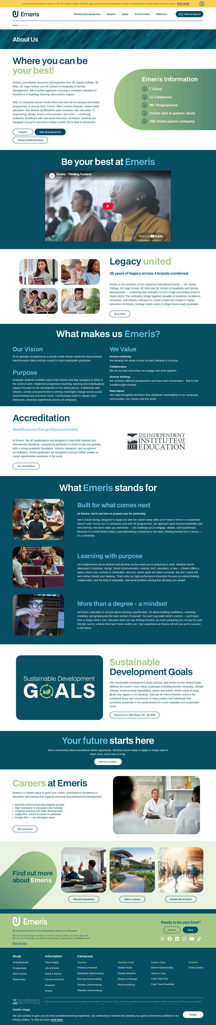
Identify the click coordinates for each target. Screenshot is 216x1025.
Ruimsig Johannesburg (89, 979)
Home (16, 25)
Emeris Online (196, 967)
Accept (193, 1014)
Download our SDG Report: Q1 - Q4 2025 (134, 715)
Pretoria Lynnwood (87, 967)
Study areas (19, 979)
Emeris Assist (142, 14)
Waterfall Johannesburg (89, 990)
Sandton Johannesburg (89, 984)
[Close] (202, 3)
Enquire (111, 14)
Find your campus (108, 761)
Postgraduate (20, 968)
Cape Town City (159, 978)
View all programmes (50, 132)
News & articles (53, 973)
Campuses (85, 956)
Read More (183, 3)
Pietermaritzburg (126, 984)
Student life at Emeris (181, 899)
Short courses (20, 973)
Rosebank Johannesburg (90, 973)
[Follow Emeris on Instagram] (184, 939)
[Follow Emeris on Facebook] (169, 939)
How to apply (52, 962)
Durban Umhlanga (127, 979)
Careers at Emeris (54, 979)
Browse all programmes (87, 14)
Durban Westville (127, 973)
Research (50, 985)
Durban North (125, 967)
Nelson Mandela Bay (162, 967)
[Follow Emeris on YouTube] (191, 939)
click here (57, 1019)
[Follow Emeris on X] (162, 939)
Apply (125, 14)
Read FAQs (119, 314)
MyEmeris (161, 14)
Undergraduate (20, 962)
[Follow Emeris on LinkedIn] (177, 939)
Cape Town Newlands (162, 984)
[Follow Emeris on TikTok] (199, 939)
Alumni (48, 991)
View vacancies (25, 829)
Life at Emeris (52, 968)
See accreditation (26, 466)
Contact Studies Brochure (30, 140)
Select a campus (132, 899)
